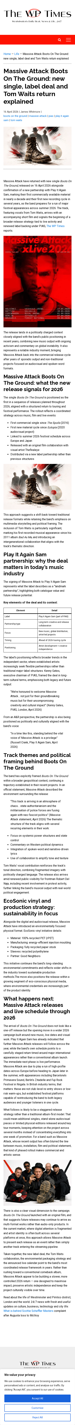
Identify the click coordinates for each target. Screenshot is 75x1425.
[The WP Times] (37, 1364)
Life (16, 54)
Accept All (37, 1398)
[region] (37, 1397)
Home (7, 54)
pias (51, 116)
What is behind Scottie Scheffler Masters (28, 1311)
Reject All (37, 1417)
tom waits (16, 120)
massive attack (38, 116)
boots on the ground (15, 116)
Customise (37, 1408)
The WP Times (56, 226)
